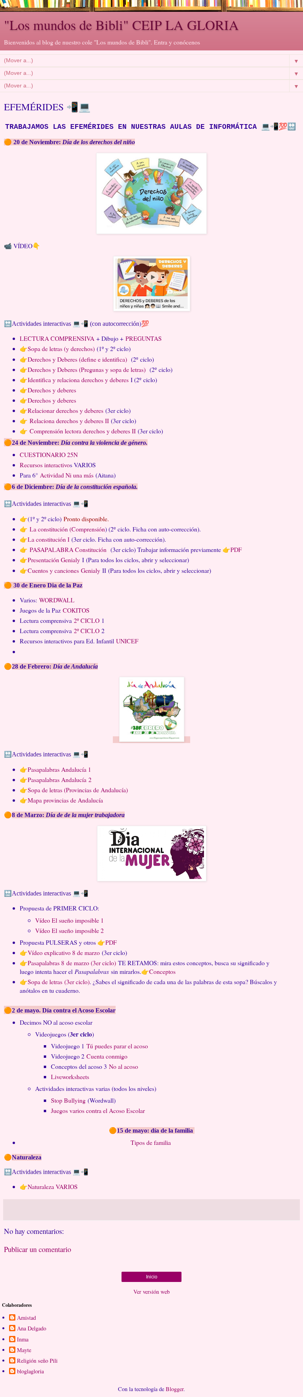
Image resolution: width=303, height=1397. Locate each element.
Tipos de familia (152, 1142)
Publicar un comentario (37, 1249)
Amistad (26, 1317)
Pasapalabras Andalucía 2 (60, 779)
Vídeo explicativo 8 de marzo (64, 952)
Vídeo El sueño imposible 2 (69, 930)
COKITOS (76, 610)
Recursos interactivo (45, 465)
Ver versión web (151, 1291)
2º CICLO (86, 620)
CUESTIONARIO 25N (49, 454)
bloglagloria (30, 1371)
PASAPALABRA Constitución (68, 549)
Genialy (90, 570)
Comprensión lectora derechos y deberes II (83, 431)
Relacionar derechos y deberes (65, 410)
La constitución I (48, 539)
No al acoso (123, 1066)
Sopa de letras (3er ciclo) (59, 981)
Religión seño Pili (37, 1360)
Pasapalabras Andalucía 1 (59, 769)
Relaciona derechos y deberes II (69, 420)
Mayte (24, 1350)
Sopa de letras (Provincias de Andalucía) (78, 790)
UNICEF (127, 641)
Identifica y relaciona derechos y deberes (78, 379)
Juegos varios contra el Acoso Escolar (98, 1110)
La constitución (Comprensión (67, 529)
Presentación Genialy (54, 559)
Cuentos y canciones (53, 570)
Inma (22, 1339)
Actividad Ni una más (67, 475)
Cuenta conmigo (106, 1056)
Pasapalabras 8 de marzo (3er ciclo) (72, 963)
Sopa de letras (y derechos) (61, 348)
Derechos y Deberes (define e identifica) (78, 359)
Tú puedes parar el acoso (117, 1046)
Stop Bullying (68, 1100)
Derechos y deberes (52, 390)
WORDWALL (57, 600)
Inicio (151, 1277)
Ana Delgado (31, 1328)
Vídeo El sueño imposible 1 (69, 920)
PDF (237, 549)
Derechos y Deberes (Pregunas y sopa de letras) (88, 369)
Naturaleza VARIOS (53, 1186)
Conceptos (162, 971)
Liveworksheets (70, 1076)
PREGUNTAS (144, 338)
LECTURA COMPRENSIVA (58, 338)
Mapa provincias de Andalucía (65, 800)
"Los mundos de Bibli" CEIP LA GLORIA (121, 25)
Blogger (174, 1389)
